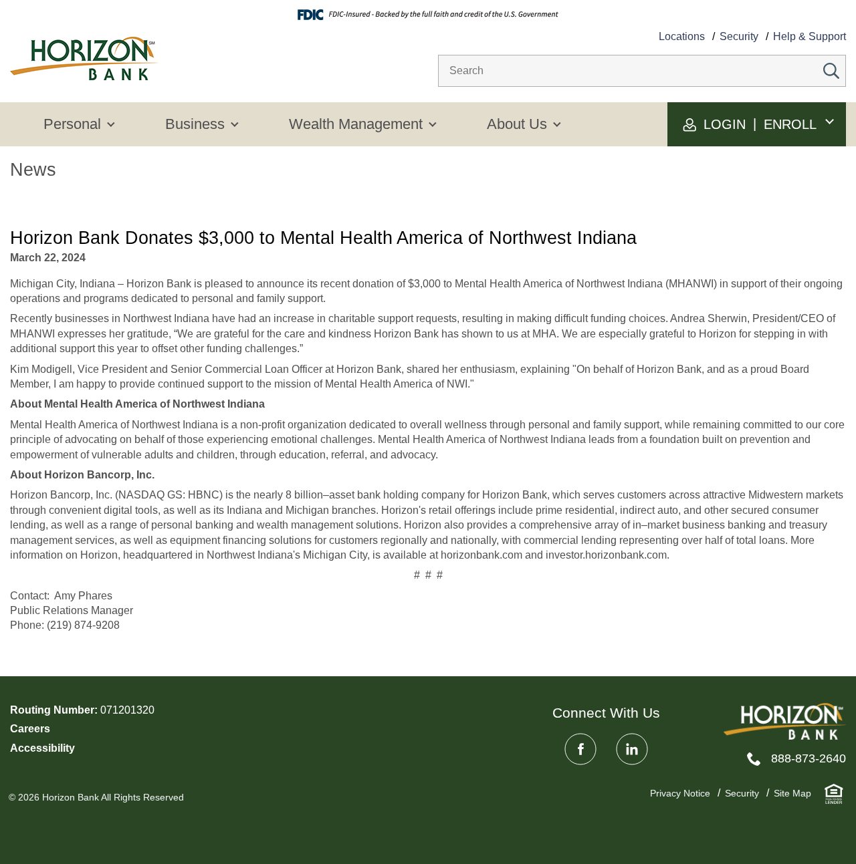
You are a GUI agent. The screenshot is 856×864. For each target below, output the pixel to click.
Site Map (792, 793)
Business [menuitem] (195, 124)
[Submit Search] (831, 71)
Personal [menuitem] (72, 124)
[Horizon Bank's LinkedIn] (632, 749)
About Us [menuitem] (517, 124)
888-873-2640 (808, 758)
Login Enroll (758, 124)
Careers (30, 728)
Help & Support (809, 36)
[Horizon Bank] (785, 721)
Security (739, 36)
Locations (682, 36)
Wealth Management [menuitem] (356, 124)
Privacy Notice (680, 793)
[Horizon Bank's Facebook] (580, 749)
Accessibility (42, 748)
